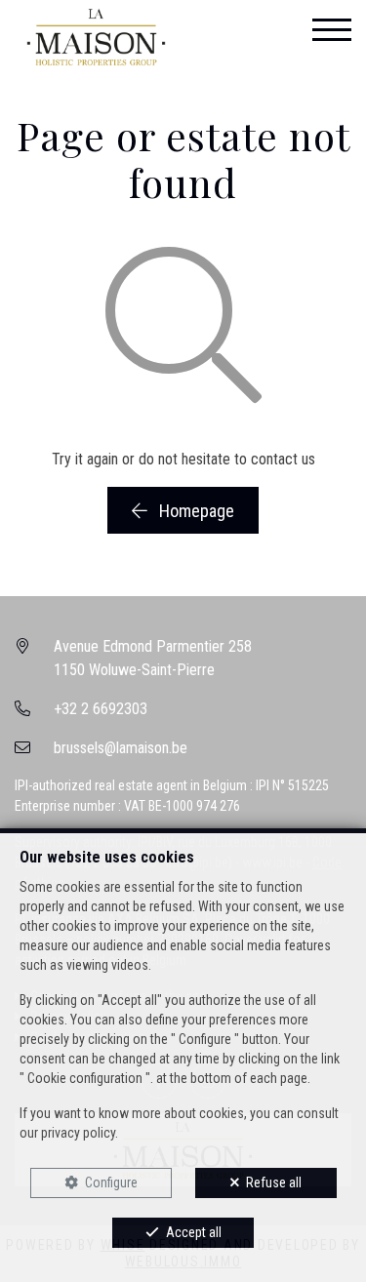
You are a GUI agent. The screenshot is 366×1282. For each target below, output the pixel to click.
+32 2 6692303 (100, 709)
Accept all (194, 1232)
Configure (111, 1182)
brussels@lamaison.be (120, 748)
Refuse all (274, 1182)
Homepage (194, 511)
